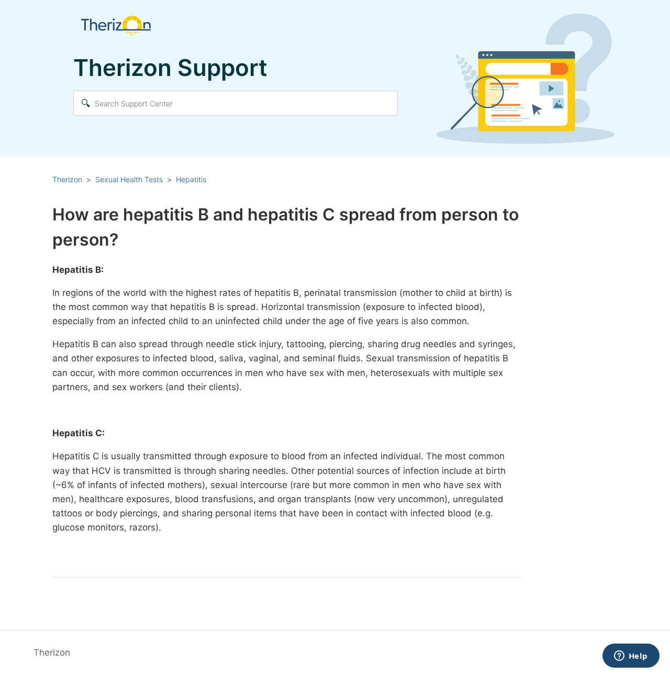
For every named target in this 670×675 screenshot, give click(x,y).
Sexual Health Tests (129, 179)
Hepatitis (191, 179)
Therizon (67, 179)
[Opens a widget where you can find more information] (631, 657)
